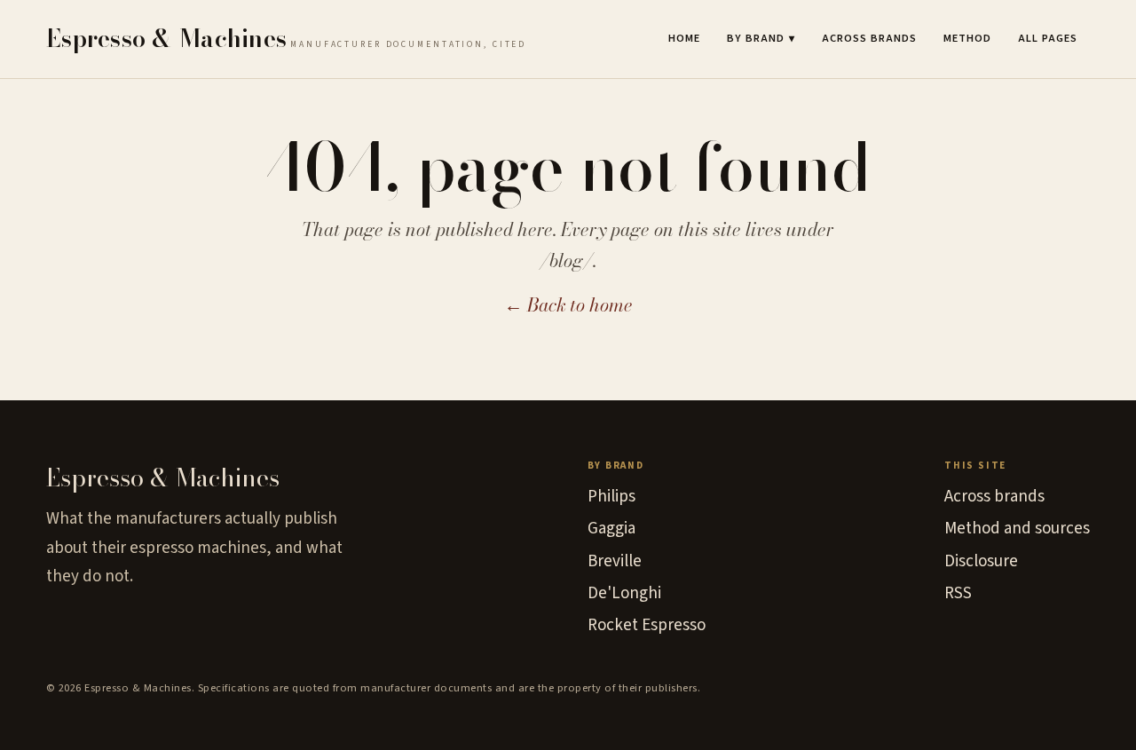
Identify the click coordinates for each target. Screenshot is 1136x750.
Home (684, 38)
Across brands (869, 38)
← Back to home (568, 305)
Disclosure (981, 561)
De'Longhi (624, 593)
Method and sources (1017, 529)
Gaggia (611, 529)
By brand (761, 38)
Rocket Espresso (647, 625)
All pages (1047, 38)
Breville (615, 561)
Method (967, 38)
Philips (611, 497)
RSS (958, 593)
